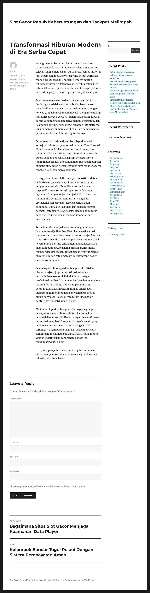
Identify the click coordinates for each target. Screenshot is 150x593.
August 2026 (116, 158)
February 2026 (117, 176)
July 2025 (114, 198)
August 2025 (116, 195)
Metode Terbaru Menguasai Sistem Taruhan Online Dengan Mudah (124, 84)
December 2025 (117, 182)
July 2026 (114, 161)
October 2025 (116, 189)
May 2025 (114, 204)
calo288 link (22, 82)
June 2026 (115, 164)
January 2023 (116, 213)
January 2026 (116, 179)
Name (14, 442)
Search (111, 46)
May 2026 (114, 167)
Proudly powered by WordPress (79, 580)
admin (13, 71)
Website (15, 471)
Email (14, 457)
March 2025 (115, 210)
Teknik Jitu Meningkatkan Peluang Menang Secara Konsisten (122, 75)
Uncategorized (117, 234)
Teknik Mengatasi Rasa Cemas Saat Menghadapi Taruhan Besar (124, 93)
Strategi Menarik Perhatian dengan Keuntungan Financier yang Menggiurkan (124, 109)
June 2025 (114, 201)
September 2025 (117, 192)
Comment (16, 398)
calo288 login (16, 86)
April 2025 (115, 207)
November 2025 (117, 186)
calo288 (63, 104)
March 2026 (115, 173)
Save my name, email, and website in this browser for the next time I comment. (50, 486)
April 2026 (115, 170)
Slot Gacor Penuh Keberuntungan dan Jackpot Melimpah (71, 21)
